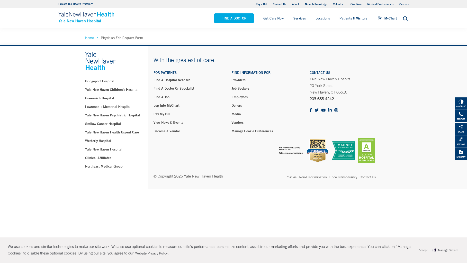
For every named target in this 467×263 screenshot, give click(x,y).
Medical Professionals (380, 4)
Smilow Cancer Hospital (103, 124)
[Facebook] (311, 110)
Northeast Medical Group (104, 166)
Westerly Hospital (98, 141)
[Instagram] (336, 110)
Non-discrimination (313, 177)
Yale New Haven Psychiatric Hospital (112, 115)
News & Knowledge (316, 4)
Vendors (237, 122)
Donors (237, 105)
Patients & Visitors (353, 18)
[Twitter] (317, 110)
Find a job (161, 97)
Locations (322, 18)
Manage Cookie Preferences (252, 131)
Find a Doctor (234, 18)
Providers (238, 80)
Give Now (355, 4)
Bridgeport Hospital (99, 81)
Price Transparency (343, 177)
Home (89, 37)
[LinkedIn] (330, 110)
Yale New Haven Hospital (103, 149)
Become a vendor (166, 131)
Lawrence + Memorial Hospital (108, 106)
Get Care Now (273, 18)
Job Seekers (240, 88)
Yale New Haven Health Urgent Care (112, 132)
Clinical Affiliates (98, 158)
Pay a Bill (261, 4)
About (295, 4)
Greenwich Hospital (99, 98)
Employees (240, 97)
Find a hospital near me (171, 80)
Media (236, 114)
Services (299, 18)
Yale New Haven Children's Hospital (111, 89)
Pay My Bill (161, 114)
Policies (291, 177)
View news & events (168, 122)
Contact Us (279, 4)
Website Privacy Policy (151, 253)
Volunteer (339, 4)
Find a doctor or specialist (173, 88)
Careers (404, 4)
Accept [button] (423, 250)
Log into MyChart (166, 105)
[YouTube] (323, 110)
